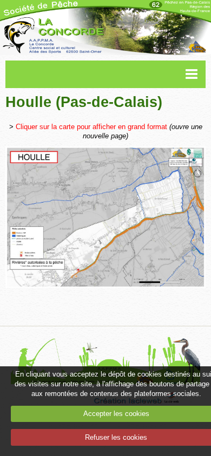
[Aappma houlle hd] (105, 216)
